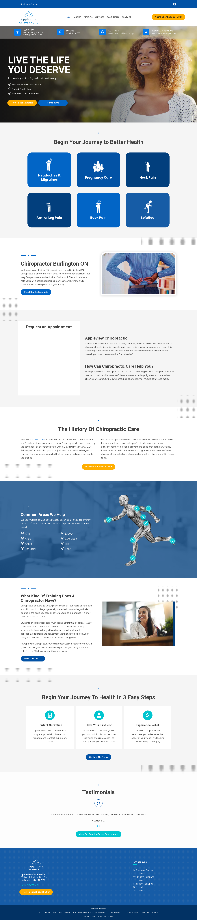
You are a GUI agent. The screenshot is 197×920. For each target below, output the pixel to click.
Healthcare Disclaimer (83, 912)
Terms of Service (131, 912)
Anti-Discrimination (61, 912)
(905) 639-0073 (29, 884)
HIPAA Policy (100, 912)
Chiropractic (38, 439)
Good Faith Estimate (149, 912)
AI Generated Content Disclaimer (98, 916)
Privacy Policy (115, 912)
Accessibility (44, 912)
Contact (126, 17)
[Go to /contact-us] (50, 727)
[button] (36, 292)
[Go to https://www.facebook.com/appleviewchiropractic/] (174, 4)
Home (68, 17)
